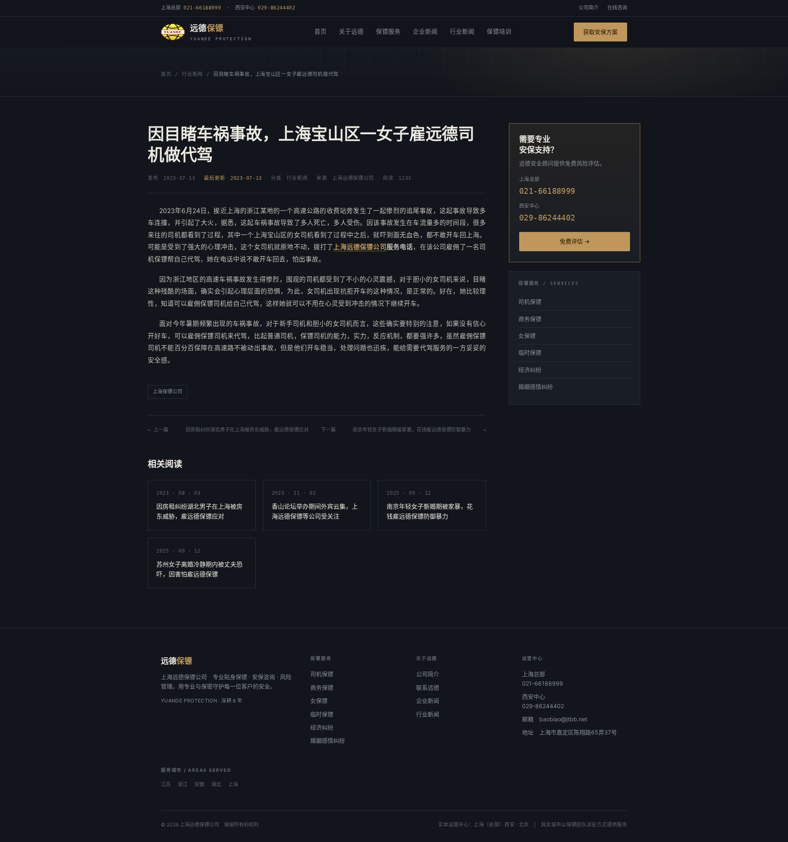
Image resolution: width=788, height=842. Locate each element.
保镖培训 (499, 31)
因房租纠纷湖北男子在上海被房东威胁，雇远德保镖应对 (247, 430)
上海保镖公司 (167, 392)
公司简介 (588, 8)
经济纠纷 (529, 369)
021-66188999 (542, 683)
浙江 (183, 784)
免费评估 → (575, 241)
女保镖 (527, 335)
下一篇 (331, 430)
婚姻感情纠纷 (535, 386)
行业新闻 (462, 31)
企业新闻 (425, 31)
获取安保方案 (600, 31)
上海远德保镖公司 (359, 247)
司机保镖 (529, 301)
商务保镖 (529, 318)
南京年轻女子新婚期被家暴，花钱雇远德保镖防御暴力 (412, 430)
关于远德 (351, 31)
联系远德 (427, 687)
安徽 (199, 784)
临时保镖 (529, 352)
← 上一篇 (160, 430)
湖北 (216, 784)
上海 (233, 784)
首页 (320, 31)
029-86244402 (543, 705)
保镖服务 (388, 31)
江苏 (166, 784)
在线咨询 (617, 8)
